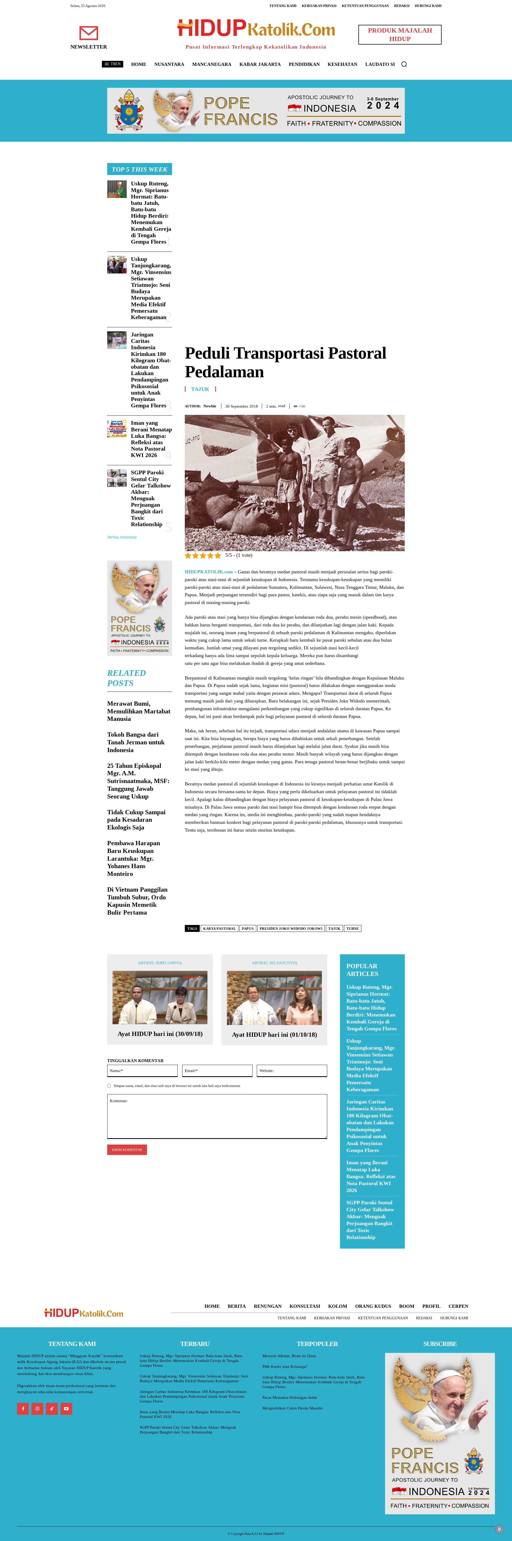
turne (352, 929)
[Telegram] (399, 405)
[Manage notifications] (499, 1529)
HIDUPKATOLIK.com (209, 571)
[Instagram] (37, 1409)
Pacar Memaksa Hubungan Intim (289, 1397)
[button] (404, 64)
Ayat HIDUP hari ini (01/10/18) (274, 1034)
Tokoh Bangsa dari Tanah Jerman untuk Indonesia (136, 742)
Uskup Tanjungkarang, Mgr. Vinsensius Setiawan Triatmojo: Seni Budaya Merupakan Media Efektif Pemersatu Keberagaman (151, 288)
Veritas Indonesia (122, 537)
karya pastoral (219, 929)
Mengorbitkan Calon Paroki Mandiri (292, 1408)
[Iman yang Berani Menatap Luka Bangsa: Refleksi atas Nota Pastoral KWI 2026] (117, 428)
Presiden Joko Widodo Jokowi (291, 929)
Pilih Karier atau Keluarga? (284, 1366)
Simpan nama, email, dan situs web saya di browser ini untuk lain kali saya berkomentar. (177, 1086)
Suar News (350, 1251)
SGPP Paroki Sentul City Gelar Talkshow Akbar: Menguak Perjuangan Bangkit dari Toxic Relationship (151, 498)
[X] (375, 405)
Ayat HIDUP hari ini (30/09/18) (160, 1033)
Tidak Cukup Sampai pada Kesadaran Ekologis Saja (136, 820)
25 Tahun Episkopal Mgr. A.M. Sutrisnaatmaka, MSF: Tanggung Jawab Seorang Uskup (138, 781)
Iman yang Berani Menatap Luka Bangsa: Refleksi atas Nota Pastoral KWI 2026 (151, 438)
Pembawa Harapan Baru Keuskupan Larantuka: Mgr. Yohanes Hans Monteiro (133, 858)
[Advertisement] (295, 200)
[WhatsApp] (387, 405)
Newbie (209, 406)
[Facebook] (362, 405)
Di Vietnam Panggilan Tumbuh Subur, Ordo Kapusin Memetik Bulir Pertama (137, 901)
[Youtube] (66, 1409)
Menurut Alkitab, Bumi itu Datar (289, 1356)
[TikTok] (52, 1409)
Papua (248, 929)
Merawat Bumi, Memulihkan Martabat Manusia (138, 711)
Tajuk (200, 389)
